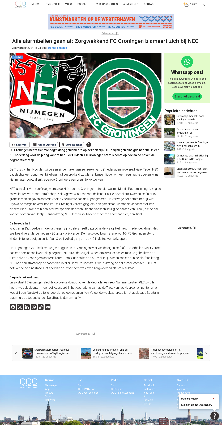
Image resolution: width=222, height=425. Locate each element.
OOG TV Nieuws (86, 389)
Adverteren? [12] (85, 333)
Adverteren (130, 4)
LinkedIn (148, 400)
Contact (149, 4)
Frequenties (183, 392)
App (47, 389)
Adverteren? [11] (111, 33)
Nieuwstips (51, 385)
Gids (80, 385)
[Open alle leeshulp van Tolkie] (88, 144)
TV (80, 380)
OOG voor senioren (88, 392)
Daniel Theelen (57, 47)
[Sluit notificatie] (213, 398)
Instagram (149, 389)
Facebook (149, 385)
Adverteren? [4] (187, 227)
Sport (48, 396)
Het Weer (50, 400)
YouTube (149, 392)
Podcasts (84, 4)
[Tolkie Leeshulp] (214, 415)
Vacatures (182, 389)
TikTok (147, 403)
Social (148, 380)
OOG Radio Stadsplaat (123, 392)
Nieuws (36, 4)
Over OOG (183, 380)
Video (68, 4)
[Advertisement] (85, 322)
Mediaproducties (107, 4)
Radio (114, 380)
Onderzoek (53, 4)
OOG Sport (117, 389)
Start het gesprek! (187, 96)
